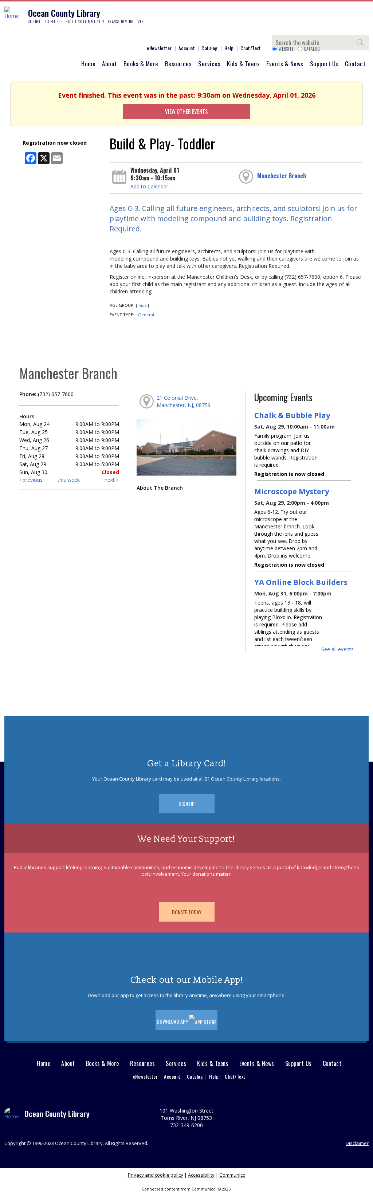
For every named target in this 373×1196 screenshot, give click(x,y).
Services (209, 63)
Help (229, 48)
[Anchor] (63, 35)
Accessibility (201, 1175)
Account (186, 48)
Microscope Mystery (291, 491)
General (146, 314)
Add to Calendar (149, 186)
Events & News (284, 63)
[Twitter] (31, 35)
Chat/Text (250, 48)
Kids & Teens (243, 63)
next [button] (110, 479)
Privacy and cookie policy (155, 1175)
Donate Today (186, 912)
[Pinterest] (42, 35)
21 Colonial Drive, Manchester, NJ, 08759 (184, 401)
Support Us (324, 63)
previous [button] (32, 479)
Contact (355, 63)
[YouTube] (53, 35)
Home (88, 63)
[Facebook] (9, 35)
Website (286, 49)
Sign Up (187, 804)
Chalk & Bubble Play (292, 415)
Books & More (140, 63)
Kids (142, 305)
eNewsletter (159, 48)
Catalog (209, 48)
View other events (186, 111)
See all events (337, 649)
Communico (232, 1175)
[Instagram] (20, 35)
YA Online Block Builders (301, 582)
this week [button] (69, 479)
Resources (178, 63)
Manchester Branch (281, 175)
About (109, 63)
